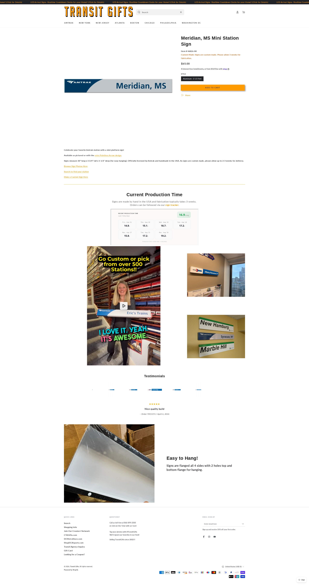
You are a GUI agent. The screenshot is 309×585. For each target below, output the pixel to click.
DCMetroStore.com (73, 539)
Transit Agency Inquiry (74, 546)
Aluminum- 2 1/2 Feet (192, 79)
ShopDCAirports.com (74, 543)
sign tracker (171, 204)
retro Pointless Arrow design (108, 155)
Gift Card (68, 550)
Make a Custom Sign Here (76, 177)
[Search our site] (139, 12)
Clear (176, 12)
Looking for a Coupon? (74, 554)
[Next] (214, 389)
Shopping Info (70, 527)
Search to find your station (76, 171)
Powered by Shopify (71, 570)
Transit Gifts (74, 566)
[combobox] (157, 12)
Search (67, 523)
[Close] (180, 12)
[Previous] (94, 389)
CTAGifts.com (70, 535)
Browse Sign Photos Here (76, 166)
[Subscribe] (243, 523)
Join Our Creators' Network (77, 531)
